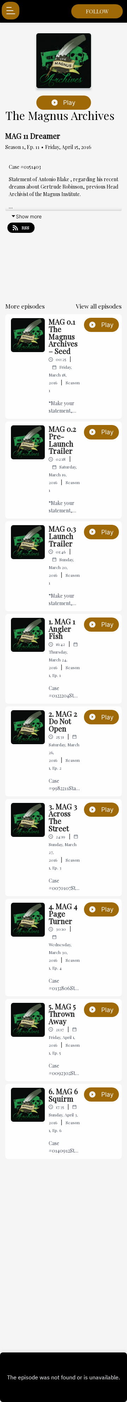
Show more (29, 216)
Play (69, 102)
